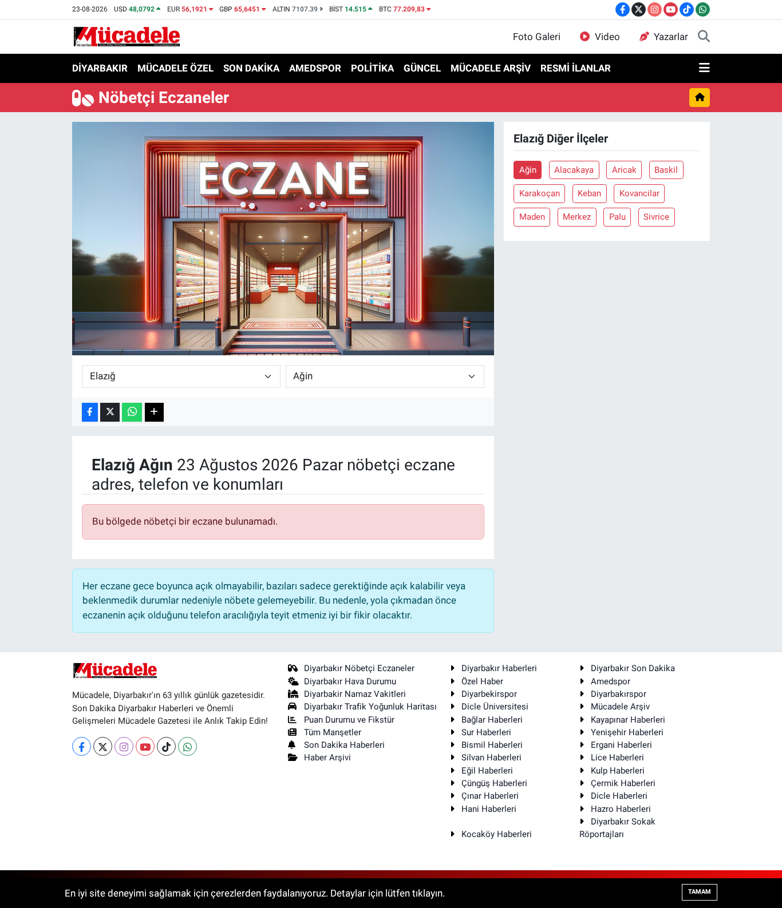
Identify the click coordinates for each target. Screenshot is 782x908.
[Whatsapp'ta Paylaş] (132, 412)
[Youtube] (145, 746)
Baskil (666, 170)
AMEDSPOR (315, 68)
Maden (532, 217)
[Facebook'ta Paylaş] (90, 412)
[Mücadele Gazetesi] (126, 36)
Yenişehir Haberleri (627, 732)
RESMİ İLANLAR (575, 68)
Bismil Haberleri (492, 745)
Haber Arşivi (327, 757)
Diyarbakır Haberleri (499, 668)
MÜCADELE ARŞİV (491, 68)
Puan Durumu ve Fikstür (349, 720)
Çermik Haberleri (623, 783)
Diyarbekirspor (489, 694)
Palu (617, 217)
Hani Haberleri (488, 809)
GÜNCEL (422, 68)
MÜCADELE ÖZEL (175, 68)
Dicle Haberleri (619, 796)
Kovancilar (639, 193)
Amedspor (610, 681)
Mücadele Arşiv (620, 706)
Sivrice (656, 217)
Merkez (577, 217)
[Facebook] (81, 746)
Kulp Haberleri (618, 771)
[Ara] (704, 37)
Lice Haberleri (617, 757)
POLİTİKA (372, 68)
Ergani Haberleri (621, 745)
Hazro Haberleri (621, 809)
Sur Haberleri (486, 732)
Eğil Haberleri (487, 771)
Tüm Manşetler (332, 732)
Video (607, 36)
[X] (102, 746)
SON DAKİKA (251, 68)
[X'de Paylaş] (110, 412)
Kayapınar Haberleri (628, 720)
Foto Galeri (536, 36)
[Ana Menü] (704, 68)
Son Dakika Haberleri (344, 745)
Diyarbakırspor (618, 694)
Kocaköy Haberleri (496, 834)
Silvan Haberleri (491, 757)
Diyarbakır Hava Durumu (350, 681)
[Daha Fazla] (154, 412)
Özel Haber (482, 681)
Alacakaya (574, 170)
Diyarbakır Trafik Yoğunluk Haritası (370, 706)
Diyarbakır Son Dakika (633, 668)
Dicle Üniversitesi (494, 706)
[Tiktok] (166, 746)
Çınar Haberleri (490, 796)
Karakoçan (539, 193)
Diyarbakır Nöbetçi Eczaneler (359, 668)
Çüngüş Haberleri (494, 783)
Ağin (527, 170)
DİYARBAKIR (100, 68)
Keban (589, 193)
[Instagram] (123, 746)
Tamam (699, 891)
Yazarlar (671, 36)
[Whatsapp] (187, 746)
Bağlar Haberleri (492, 720)
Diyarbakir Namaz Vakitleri (355, 694)
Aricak (624, 170)
